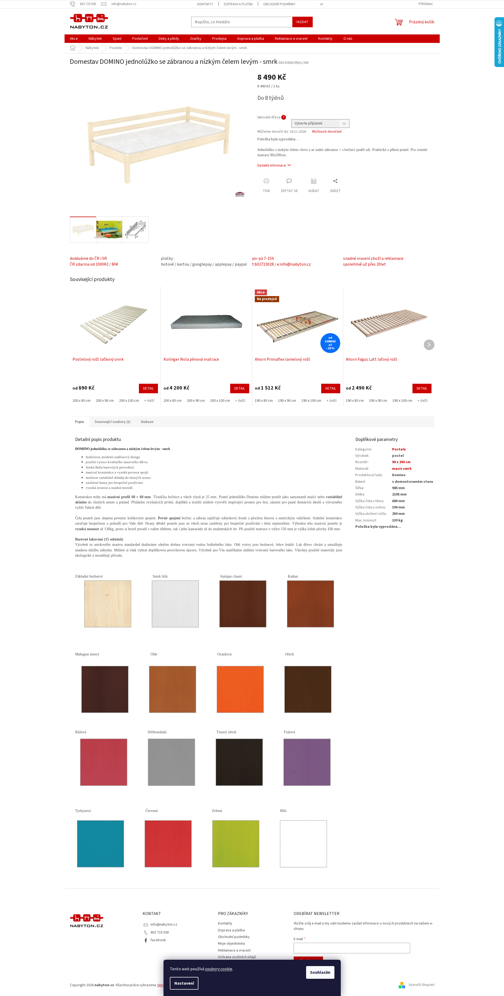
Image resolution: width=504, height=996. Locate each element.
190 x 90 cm (287, 400)
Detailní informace (271, 165)
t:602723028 (263, 264)
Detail (148, 388)
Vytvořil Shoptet (421, 985)
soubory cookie (218, 969)
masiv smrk (402, 468)
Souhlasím (320, 972)
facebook (158, 940)
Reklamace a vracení (234, 950)
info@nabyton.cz (164, 924)
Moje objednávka (231, 943)
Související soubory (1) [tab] (112, 422)
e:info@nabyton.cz (294, 264)
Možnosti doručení (327, 131)
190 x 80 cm (264, 400)
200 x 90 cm (105, 400)
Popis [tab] (79, 422)
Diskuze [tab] (147, 422)
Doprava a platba (238, 4)
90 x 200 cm (401, 462)
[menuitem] (74, 38)
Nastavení (184, 983)
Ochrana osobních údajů (237, 957)
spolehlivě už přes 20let (364, 264)
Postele (399, 449)
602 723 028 (160, 932)
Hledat (302, 22)
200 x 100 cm (129, 400)
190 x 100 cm (311, 400)
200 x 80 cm (81, 400)
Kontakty (205, 4)
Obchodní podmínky (279, 4)
